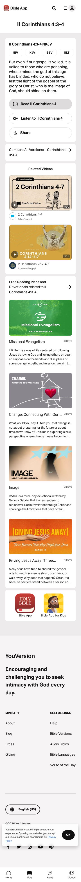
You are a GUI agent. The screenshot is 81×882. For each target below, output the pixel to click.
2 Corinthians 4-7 (34, 214)
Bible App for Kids (53, 615)
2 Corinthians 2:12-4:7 (37, 264)
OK (68, 835)
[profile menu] (68, 8)
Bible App (25, 615)
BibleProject (25, 219)
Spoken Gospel (27, 268)
